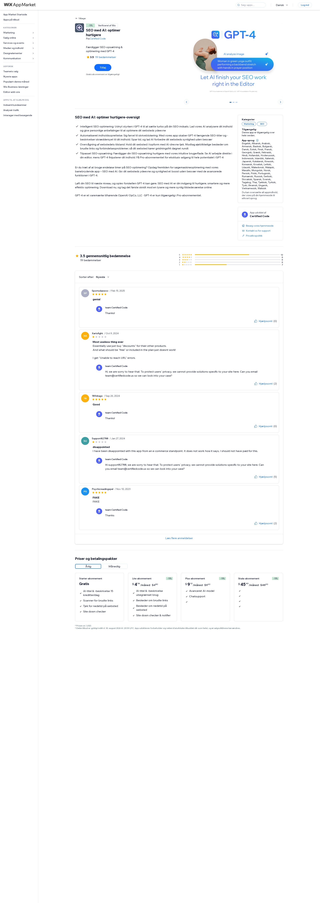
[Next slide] (280, 101)
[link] (19, 14)
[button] (257, 140)
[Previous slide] (186, 101)
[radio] (88, 566)
